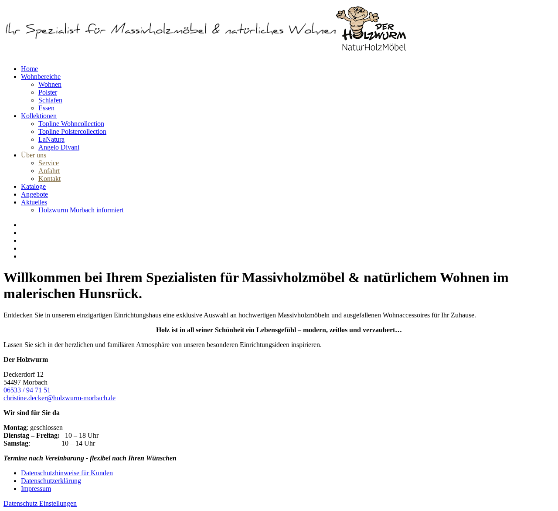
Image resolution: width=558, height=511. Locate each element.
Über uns (33, 155)
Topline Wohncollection (71, 123)
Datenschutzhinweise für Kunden (67, 473)
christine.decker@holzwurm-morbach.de (59, 398)
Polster (47, 92)
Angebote (34, 194)
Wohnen (49, 84)
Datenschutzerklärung (51, 480)
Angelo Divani (58, 147)
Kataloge (33, 186)
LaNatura (51, 139)
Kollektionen (39, 115)
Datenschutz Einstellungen (40, 503)
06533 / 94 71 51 (27, 390)
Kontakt (49, 178)
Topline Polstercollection (72, 131)
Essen (46, 108)
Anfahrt (49, 170)
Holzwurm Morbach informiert (80, 210)
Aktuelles (34, 202)
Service (48, 163)
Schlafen (50, 100)
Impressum (36, 488)
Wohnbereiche (41, 76)
